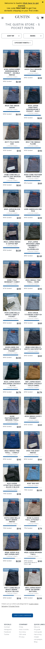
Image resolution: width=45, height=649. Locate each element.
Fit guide (37, 629)
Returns (37, 627)
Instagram (8, 629)
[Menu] (3, 18)
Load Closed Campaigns (22, 615)
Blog (35, 642)
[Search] (38, 18)
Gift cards (22, 634)
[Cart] (42, 18)
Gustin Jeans (33, 604)
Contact (7, 627)
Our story (22, 632)
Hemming (38, 634)
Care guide (38, 632)
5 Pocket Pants (12, 77)
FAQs (21, 627)
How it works (23, 629)
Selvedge (5, 606)
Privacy (21, 637)
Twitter (6, 634)
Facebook (7, 632)
